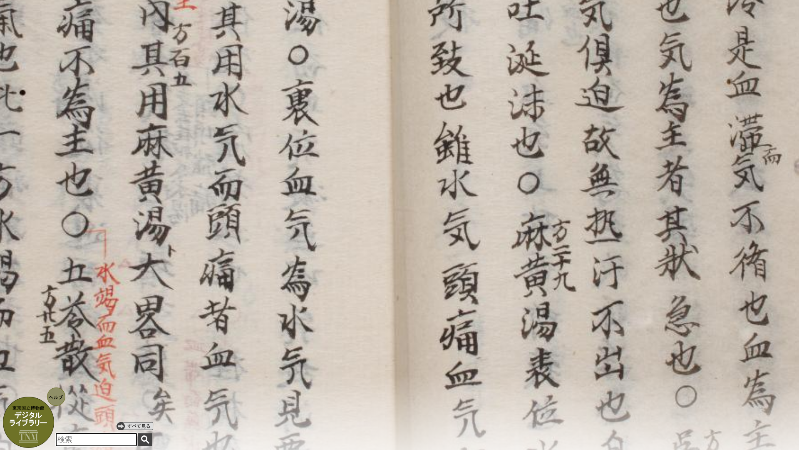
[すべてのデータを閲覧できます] (135, 426)
